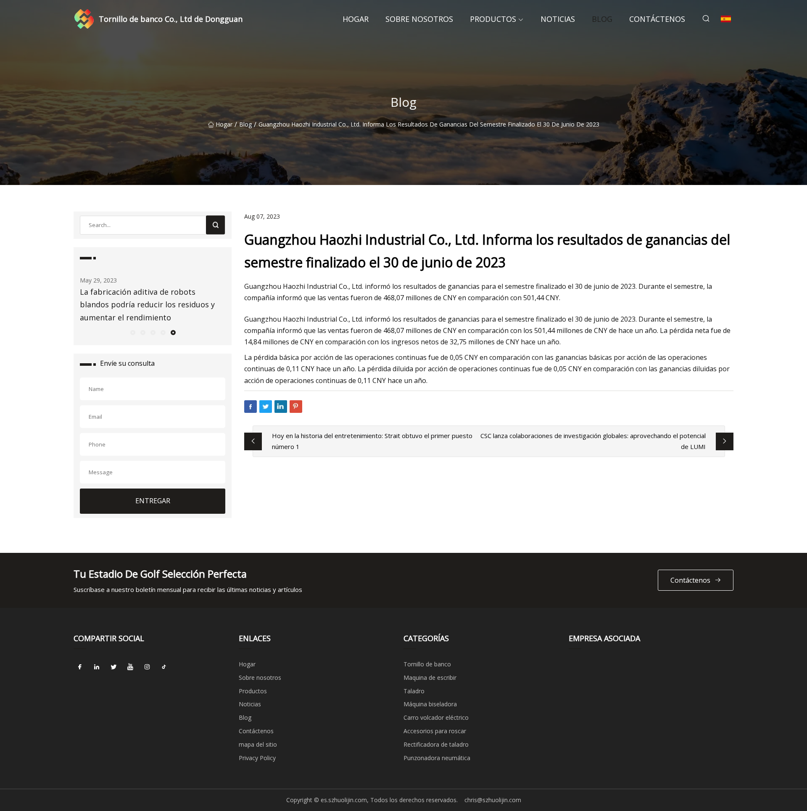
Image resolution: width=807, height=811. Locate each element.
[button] (132, 332)
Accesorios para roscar (435, 731)
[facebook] (80, 667)
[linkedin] (96, 667)
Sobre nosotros (419, 19)
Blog (602, 19)
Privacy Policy (257, 758)
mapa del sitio (258, 744)
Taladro (414, 691)
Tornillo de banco (427, 664)
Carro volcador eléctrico (436, 717)
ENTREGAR (152, 500)
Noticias (558, 19)
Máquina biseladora (430, 704)
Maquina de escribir (430, 678)
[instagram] (147, 667)
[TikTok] (164, 667)
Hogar (356, 19)
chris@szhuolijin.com (492, 800)
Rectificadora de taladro (436, 744)
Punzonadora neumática (437, 758)
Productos (493, 19)
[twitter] (113, 667)
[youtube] (130, 667)
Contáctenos (657, 19)
